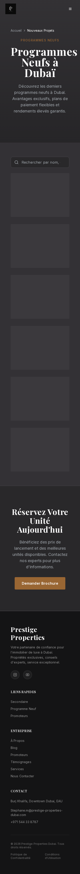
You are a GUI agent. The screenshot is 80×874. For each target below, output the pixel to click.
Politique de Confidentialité (20, 856)
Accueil (16, 30)
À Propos (17, 741)
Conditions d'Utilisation (53, 856)
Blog (14, 748)
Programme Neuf (23, 709)
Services (17, 769)
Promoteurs (19, 716)
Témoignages (21, 762)
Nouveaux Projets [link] (40, 30)
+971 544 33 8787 (24, 822)
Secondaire (19, 702)
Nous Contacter (22, 776)
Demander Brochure (40, 583)
